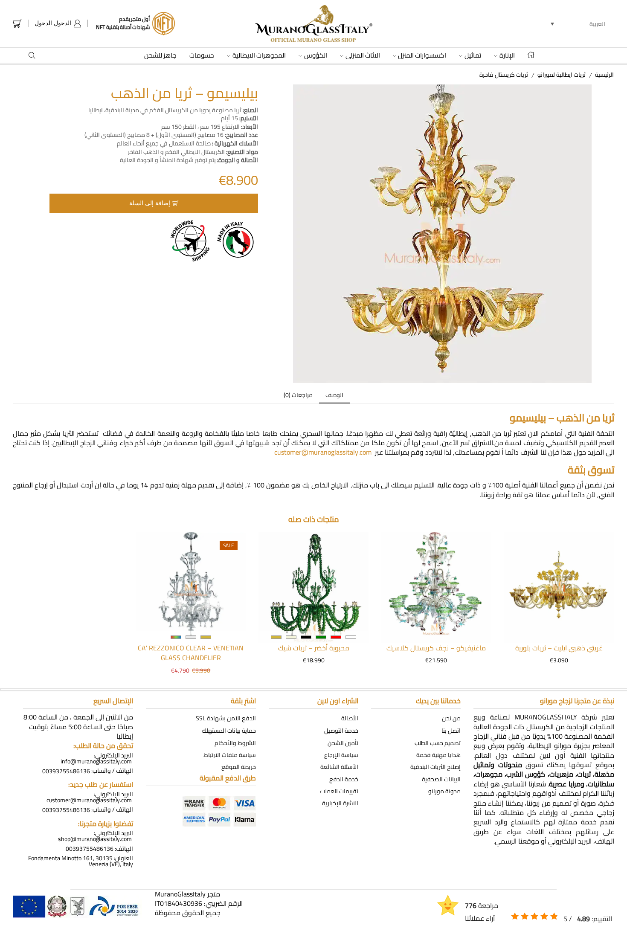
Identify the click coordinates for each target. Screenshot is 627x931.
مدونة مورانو (444, 791)
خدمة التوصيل (341, 730)
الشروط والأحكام (235, 742)
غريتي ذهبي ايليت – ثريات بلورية (559, 648)
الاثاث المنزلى (362, 55)
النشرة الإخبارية (340, 803)
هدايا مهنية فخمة (438, 754)
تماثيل (472, 55)
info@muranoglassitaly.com (96, 761)
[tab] (334, 395)
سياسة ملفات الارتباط (229, 754)
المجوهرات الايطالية (259, 55)
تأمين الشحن (343, 742)
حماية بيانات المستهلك (229, 730)
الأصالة (349, 718)
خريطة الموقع (238, 766)
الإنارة (507, 55)
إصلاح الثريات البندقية (435, 766)
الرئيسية (604, 74)
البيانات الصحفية (441, 778)
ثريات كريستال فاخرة (503, 74)
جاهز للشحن (160, 55)
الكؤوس (315, 55)
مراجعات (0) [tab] (298, 394)
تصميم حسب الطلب (438, 742)
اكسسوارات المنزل (422, 55)
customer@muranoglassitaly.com (323, 452)
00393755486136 (66, 770)
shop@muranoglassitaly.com (95, 838)
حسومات (201, 55)
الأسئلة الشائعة (339, 766)
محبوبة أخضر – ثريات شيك (313, 648)
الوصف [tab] (334, 394)
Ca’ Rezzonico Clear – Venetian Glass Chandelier (191, 653)
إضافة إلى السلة (149, 203)
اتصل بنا (451, 730)
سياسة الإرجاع (341, 754)
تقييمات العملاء (338, 791)
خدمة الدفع (343, 778)
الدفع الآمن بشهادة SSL (226, 718)
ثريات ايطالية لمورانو (561, 74)
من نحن (451, 718)
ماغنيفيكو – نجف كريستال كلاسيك (436, 648)
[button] (578, 23)
